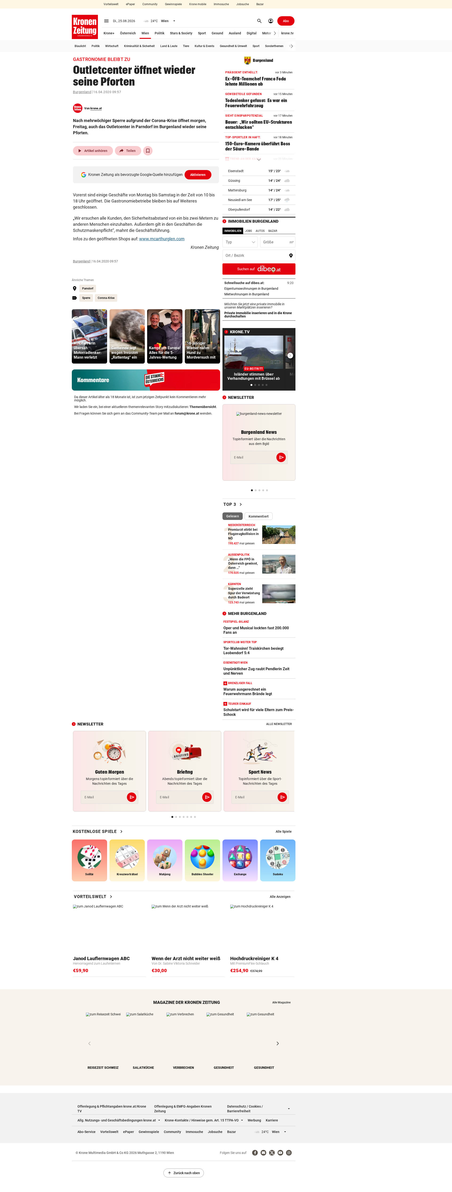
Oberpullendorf (239, 209)
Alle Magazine (281, 1002)
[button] (275, 33)
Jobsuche (242, 4)
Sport (202, 33)
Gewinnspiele (173, 4)
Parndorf (87, 288)
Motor (266, 33)
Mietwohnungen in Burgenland (259, 294)
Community (149, 4)
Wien (145, 33)
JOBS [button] (248, 231)
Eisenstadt (236, 171)
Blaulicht (80, 46)
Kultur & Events (204, 46)
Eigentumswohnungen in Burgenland (259, 288)
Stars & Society (181, 33)
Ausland (235, 33)
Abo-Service (86, 1132)
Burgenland (82, 92)
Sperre (86, 298)
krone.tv (287, 33)
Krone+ (109, 33)
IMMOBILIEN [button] (232, 231)
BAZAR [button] (272, 231)
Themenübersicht (203, 407)
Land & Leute (168, 46)
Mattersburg (237, 190)
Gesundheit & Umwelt (233, 46)
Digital (252, 33)
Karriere (272, 1120)
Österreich (128, 33)
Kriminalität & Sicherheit (139, 46)
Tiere (186, 46)
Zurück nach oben (183, 1173)
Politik (159, 33)
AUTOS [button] (260, 231)
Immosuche (221, 4)
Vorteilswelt (111, 4)
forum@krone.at (187, 413)
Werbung (254, 1120)
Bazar (260, 4)
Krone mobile (197, 4)
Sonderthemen (274, 46)
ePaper (130, 4)
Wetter (293, 46)
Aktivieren (198, 175)
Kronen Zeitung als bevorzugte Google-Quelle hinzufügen (147, 174)
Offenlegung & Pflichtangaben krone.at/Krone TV (111, 1109)
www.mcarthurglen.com (162, 238)
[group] (89, 336)
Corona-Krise (106, 298)
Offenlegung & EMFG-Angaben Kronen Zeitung (183, 1109)
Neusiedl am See (240, 200)
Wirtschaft (111, 46)
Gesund (217, 33)
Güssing (234, 180)
